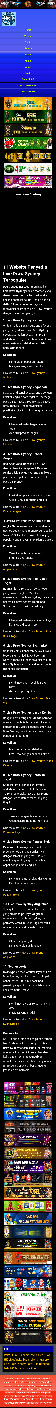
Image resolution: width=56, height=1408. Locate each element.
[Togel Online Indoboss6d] (28, 1101)
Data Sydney (29, 1385)
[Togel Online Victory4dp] (28, 1114)
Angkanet (21, 1392)
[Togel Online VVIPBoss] (28, 103)
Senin (28, 42)
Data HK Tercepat (15, 1368)
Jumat (28, 67)
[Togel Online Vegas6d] (28, 1140)
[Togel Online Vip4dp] (28, 1245)
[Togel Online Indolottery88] (28, 1284)
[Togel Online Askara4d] (28, 1153)
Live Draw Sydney (28, 194)
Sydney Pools (33, 1392)
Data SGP (17, 1385)
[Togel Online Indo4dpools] (28, 1219)
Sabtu (28, 73)
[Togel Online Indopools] (28, 1310)
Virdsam (9, 1378)
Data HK (8, 1385)
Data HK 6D (28, 79)
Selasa (28, 48)
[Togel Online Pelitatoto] (28, 169)
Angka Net (19, 1378)
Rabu (28, 54)
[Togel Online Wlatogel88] (28, 1179)
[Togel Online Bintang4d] (28, 1166)
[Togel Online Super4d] (28, 130)
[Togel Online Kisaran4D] (28, 143)
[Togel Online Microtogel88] (28, 1088)
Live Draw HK (28, 91)
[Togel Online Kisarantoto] (28, 156)
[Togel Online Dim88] (28, 117)
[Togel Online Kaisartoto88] (28, 1206)
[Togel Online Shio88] (28, 1324)
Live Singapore (40, 1359)
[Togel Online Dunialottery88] (28, 1258)
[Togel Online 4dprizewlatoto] (28, 1192)
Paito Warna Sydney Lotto (39, 1396)
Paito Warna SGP (44, 1382)
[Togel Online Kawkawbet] (28, 1127)
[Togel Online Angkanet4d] (28, 1297)
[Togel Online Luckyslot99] (28, 1232)
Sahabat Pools (28, 1355)
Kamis (28, 60)
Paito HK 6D (11, 1355)
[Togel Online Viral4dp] (28, 182)
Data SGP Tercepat (38, 1363)
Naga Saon (9, 1382)
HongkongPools (18, 1396)
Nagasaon (46, 1378)
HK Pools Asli (46, 1403)
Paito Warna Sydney (25, 1382)
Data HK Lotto (32, 1399)
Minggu (28, 36)
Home (28, 30)
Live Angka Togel (19, 1359)
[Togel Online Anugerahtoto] (28, 1271)
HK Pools (32, 1368)
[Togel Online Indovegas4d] (28, 1337)
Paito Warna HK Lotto (14, 1399)
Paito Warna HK (28, 85)
